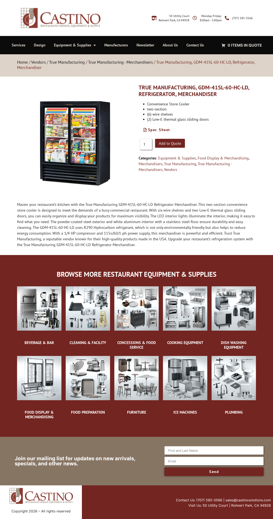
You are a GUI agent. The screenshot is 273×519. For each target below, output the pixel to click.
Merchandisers (151, 163)
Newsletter (145, 45)
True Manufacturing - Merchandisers (120, 62)
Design (39, 45)
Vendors (38, 62)
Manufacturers (116, 45)
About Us (170, 45)
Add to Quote (170, 143)
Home (22, 62)
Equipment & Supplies (72, 45)
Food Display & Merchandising (223, 158)
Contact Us (195, 45)
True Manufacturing (67, 62)
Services (18, 45)
